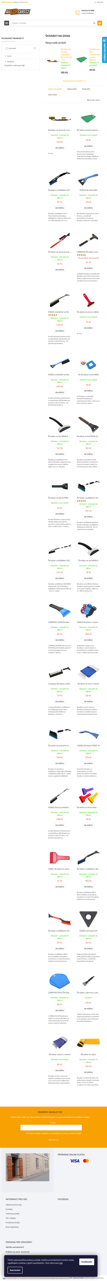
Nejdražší (86, 89)
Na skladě (22, 48)
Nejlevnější (71, 89)
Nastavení (15, 1270)
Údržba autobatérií (15, 1247)
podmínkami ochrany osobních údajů (66, 1133)
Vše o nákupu (11, 1218)
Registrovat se (7, 2)
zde (61, 1263)
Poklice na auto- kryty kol (17, 1252)
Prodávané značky (13, 1222)
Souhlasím (86, 1261)
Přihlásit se (53, 1140)
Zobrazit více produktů (73, 81)
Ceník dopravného (13, 1214)
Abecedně (52, 94)
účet (26, 2)
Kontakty (9, 1209)
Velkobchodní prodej (13, 1205)
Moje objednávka (12, 1227)
